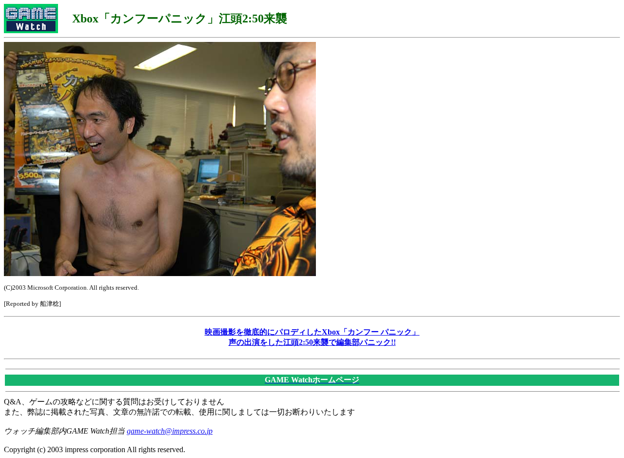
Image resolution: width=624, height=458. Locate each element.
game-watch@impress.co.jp (170, 431)
